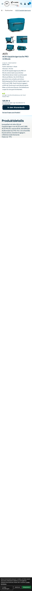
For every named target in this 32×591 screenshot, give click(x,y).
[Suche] (21, 4)
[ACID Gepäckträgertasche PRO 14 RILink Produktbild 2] (22, 39)
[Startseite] (1, 10)
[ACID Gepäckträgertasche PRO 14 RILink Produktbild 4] (22, 47)
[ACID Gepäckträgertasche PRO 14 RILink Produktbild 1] (10, 39)
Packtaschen (9, 10)
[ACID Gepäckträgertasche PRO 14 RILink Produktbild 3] (10, 47)
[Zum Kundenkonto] (25, 3)
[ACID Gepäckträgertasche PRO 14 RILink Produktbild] (16, 25)
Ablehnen (17, 587)
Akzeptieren (26, 587)
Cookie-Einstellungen (5, 587)
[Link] (2, 4)
